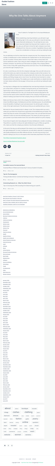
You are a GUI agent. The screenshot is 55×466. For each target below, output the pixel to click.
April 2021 (5, 356)
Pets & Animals (6, 254)
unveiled (25, 431)
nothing (17, 422)
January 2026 (6, 280)
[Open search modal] (50, 3)
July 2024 (5, 316)
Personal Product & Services (9, 252)
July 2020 (5, 374)
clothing (28, 412)
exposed (5, 419)
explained (38, 415)
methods (11, 422)
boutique (25, 408)
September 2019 (7, 394)
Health (4, 234)
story (10, 428)
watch (32, 431)
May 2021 (5, 354)
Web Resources (6, 272)
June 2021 (5, 352)
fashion (19, 419)
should (36, 425)
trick (37, 428)
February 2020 (6, 384)
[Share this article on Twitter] (9, 146)
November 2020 (7, 366)
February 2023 (6, 342)
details (38, 412)
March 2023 (6, 340)
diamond (6, 416)
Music (4, 248)
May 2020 (5, 378)
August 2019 (6, 397)
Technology (5, 264)
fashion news (6, 224)
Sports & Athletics (7, 262)
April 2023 (5, 338)
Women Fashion (7, 274)
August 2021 (6, 348)
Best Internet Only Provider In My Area (12, 198)
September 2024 (7, 312)
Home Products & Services (9, 240)
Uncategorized (6, 268)
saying (25, 425)
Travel (4, 266)
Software (5, 260)
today (31, 428)
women (18, 434)
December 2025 (7, 282)
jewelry (35, 419)
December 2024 (7, 306)
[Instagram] (12, 445)
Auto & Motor (6, 214)
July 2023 (5, 332)
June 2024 (5, 318)
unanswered (12, 431)
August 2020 (6, 372)
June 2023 (5, 334)
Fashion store (6, 226)
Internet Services (7, 242)
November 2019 (7, 390)
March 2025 (6, 300)
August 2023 (6, 330)
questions (35, 422)
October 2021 (6, 346)
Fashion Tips (6, 228)
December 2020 (7, 364)
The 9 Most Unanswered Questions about (14, 138)
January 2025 (6, 304)
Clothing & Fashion (7, 220)
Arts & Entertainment (8, 212)
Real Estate (5, 256)
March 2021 (6, 358)
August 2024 (6, 314)
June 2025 (5, 294)
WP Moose (40, 462)
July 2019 (5, 399)
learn (5, 422)
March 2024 (6, 324)
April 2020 (5, 380)
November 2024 (7, 308)
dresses (15, 416)
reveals (20, 425)
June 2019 (5, 401)
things (26, 428)
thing (21, 428)
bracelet (34, 408)
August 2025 (6, 290)
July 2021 (5, 350)
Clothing (5, 218)
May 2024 (5, 320)
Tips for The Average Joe (10, 174)
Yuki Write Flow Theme (26, 462)
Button (44, 3)
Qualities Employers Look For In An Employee (14, 204)
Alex (24, 19)
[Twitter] (8, 445)
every (23, 415)
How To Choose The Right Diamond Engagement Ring (16, 200)
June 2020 (5, 376)
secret (30, 425)
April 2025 (5, 298)
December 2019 (7, 388)
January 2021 (6, 362)
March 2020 (6, 382)
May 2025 (5, 296)
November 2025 (7, 284)
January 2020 (6, 386)
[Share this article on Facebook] (5, 146)
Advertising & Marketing (9, 210)
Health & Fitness (7, 236)
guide (27, 419)
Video (4, 270)
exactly (27, 415)
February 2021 (6, 360)
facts (11, 419)
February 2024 (6, 326)
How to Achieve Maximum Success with (14, 141)
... (42, 168)
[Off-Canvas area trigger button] (52, 3)
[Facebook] (5, 445)
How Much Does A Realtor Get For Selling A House (15, 202)
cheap (6, 412)
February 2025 (6, 302)
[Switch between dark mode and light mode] (48, 3)
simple (5, 428)
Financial (5, 230)
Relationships (6, 258)
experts (32, 415)
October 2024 (6, 310)
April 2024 (5, 322)
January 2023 (6, 344)
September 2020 (7, 370)
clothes (16, 412)
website (7, 435)
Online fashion (6, 250)
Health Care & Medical (8, 238)
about (8, 408)
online (25, 422)
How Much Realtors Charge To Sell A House (13, 196)
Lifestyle (5, 246)
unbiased (19, 431)
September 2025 (7, 288)
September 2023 (7, 328)
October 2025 (6, 286)
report (5, 425)
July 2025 (5, 292)
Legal (4, 244)
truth (5, 431)
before (16, 408)
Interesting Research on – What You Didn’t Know (17, 183)
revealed (13, 425)
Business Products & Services (10, 216)
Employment (6, 222)
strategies (15, 428)
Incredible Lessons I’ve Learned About (14, 165)
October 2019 (6, 392)
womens (28, 435)
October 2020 (6, 368)
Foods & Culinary (7, 232)
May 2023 (5, 336)
